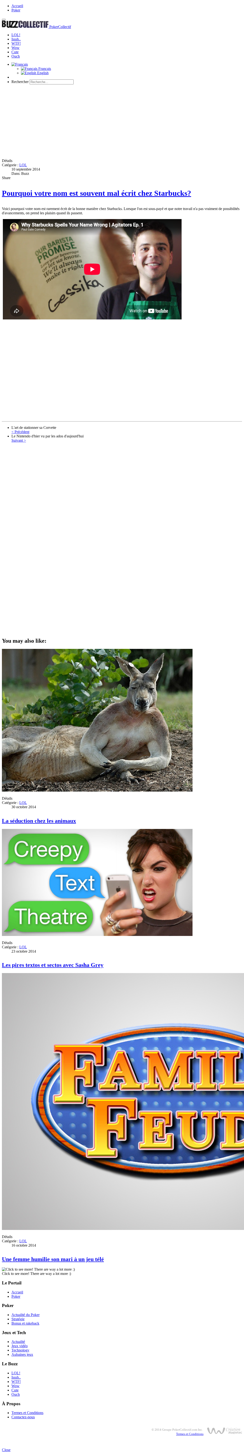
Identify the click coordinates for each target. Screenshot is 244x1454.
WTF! (16, 43)
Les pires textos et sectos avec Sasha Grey (52, 965)
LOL (23, 165)
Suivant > (18, 440)
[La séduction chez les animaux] (97, 790)
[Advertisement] (122, 121)
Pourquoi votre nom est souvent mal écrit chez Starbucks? (96, 193)
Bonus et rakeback (25, 1323)
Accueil (17, 6)
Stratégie (18, 1319)
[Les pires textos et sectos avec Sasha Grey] (97, 935)
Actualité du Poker (25, 1315)
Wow (15, 48)
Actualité (18, 1342)
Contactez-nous (23, 1417)
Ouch (15, 56)
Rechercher (20, 82)
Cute (15, 52)
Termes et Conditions (27, 1413)
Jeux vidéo (19, 1346)
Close (6, 1450)
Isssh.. (16, 39)
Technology (20, 1350)
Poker (15, 10)
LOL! (15, 35)
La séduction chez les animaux (39, 821)
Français (44, 69)
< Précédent (20, 432)
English (42, 73)
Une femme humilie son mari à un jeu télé (53, 1259)
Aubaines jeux (22, 1354)
